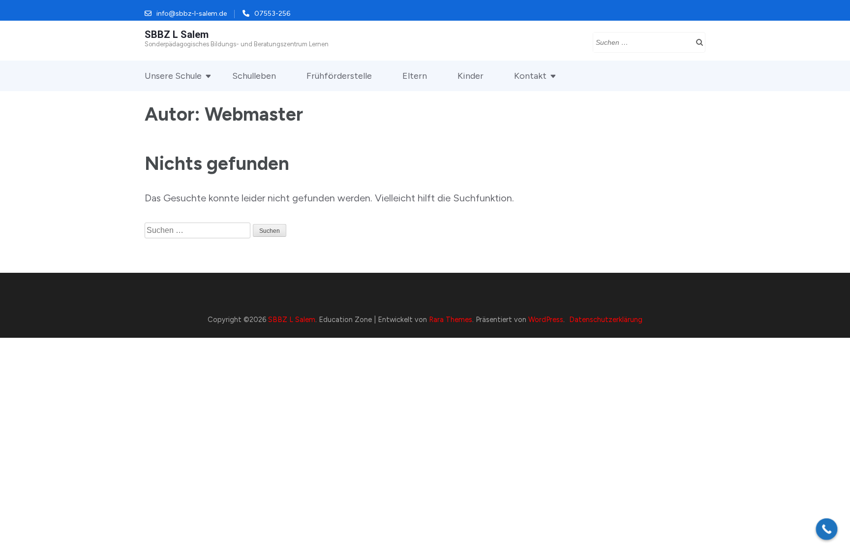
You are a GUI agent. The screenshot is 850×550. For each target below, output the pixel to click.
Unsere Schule (173, 75)
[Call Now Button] (827, 529)
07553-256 (272, 13)
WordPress (545, 319)
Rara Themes (450, 319)
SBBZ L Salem (177, 34)
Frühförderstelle (339, 75)
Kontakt (530, 75)
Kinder (470, 75)
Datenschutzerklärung (605, 319)
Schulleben (254, 75)
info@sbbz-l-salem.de (191, 13)
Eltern (414, 75)
